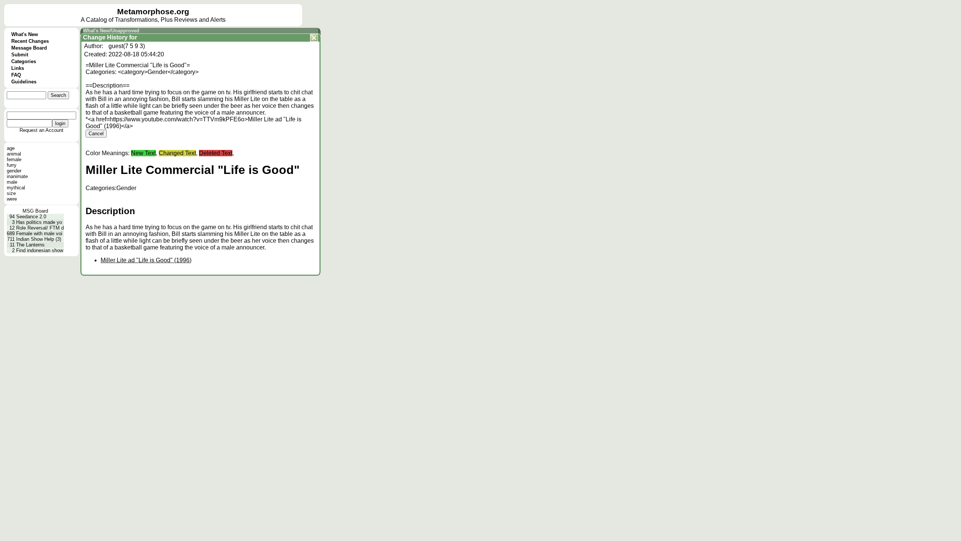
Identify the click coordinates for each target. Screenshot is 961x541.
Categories (23, 61)
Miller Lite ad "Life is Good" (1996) (146, 260)
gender (14, 171)
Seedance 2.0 (31, 216)
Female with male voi (39, 233)
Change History (105, 37)
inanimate (17, 176)
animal (14, 154)
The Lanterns (30, 245)
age (11, 148)
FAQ (16, 75)
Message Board (29, 48)
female (14, 159)
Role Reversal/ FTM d (40, 228)
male (12, 182)
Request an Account (41, 130)
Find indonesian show (39, 250)
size (11, 193)
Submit (19, 54)
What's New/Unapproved (111, 30)
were (12, 199)
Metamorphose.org (153, 11)
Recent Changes (30, 41)
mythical (16, 187)
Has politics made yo (39, 222)
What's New (24, 34)
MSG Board (35, 211)
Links (17, 68)
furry (12, 165)
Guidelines (23, 82)
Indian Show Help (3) (38, 239)
